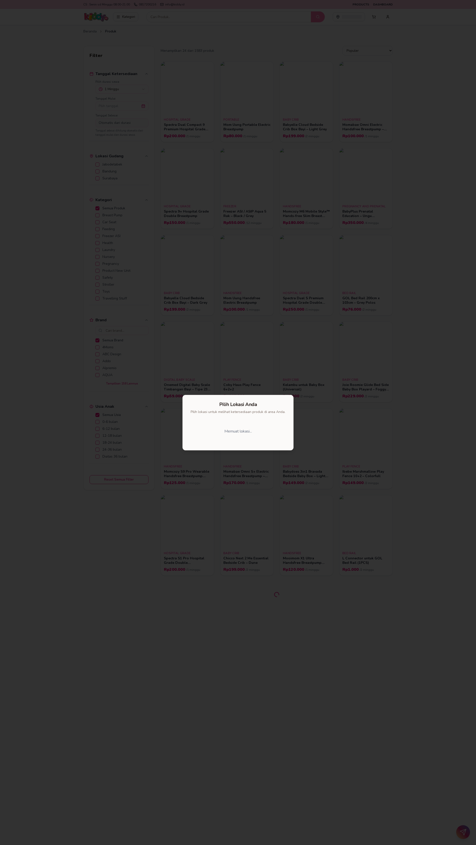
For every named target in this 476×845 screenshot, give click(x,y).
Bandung (240, 431)
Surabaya (273, 431)
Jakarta (209, 431)
